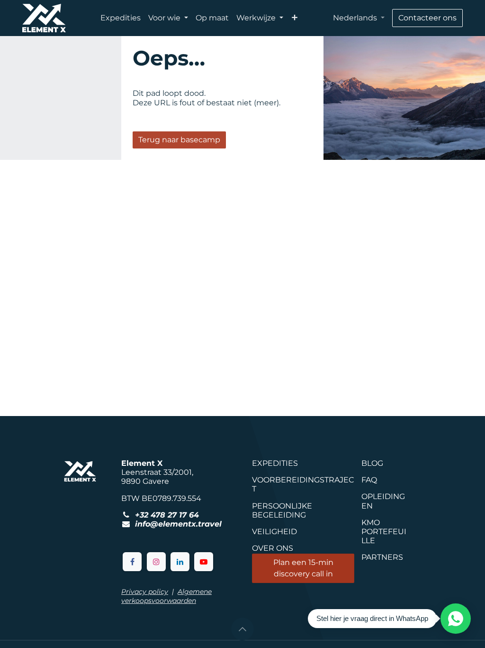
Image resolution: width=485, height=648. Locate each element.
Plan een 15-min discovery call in (303, 568)
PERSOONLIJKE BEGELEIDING (282, 510)
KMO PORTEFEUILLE (383, 531)
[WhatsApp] (455, 618)
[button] (242, 629)
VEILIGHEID (274, 531)
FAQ (369, 479)
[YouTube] (203, 561)
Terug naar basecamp (179, 139)
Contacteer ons (427, 17)
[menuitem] (120, 17)
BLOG (372, 463)
